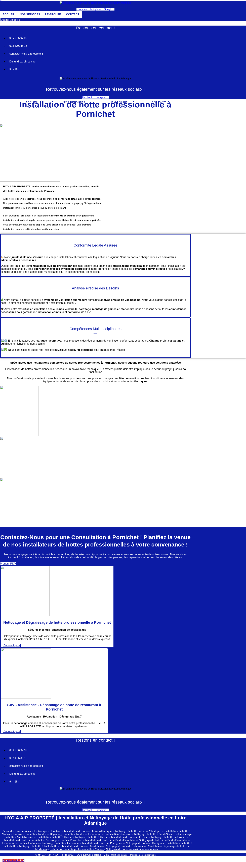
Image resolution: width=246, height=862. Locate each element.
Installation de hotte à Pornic (55, 837)
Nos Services (23, 831)
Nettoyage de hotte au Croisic (168, 837)
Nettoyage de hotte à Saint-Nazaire (154, 834)
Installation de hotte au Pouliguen (102, 843)
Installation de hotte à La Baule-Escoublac (110, 840)
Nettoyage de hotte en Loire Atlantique (138, 831)
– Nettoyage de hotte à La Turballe (37, 846)
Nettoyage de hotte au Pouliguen (145, 843)
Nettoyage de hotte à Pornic (91, 837)
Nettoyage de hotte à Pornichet (64, 840)
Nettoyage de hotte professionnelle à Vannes (132, 849)
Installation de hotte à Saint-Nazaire (109, 834)
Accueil (7, 831)
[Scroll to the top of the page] (1, 860)
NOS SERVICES (30, 14)
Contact (56, 831)
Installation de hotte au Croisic (129, 837)
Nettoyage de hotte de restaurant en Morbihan (133, 846)
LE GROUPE (53, 14)
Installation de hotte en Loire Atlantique (88, 831)
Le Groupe (40, 831)
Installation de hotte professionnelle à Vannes (77, 849)
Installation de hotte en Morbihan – (83, 846)
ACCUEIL (9, 14)
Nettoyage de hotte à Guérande (60, 843)
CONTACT (72, 14)
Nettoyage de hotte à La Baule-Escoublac (163, 840)
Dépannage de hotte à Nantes (67, 834)
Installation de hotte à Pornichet (23, 840)
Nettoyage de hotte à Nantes (29, 834)
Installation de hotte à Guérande (21, 843)
